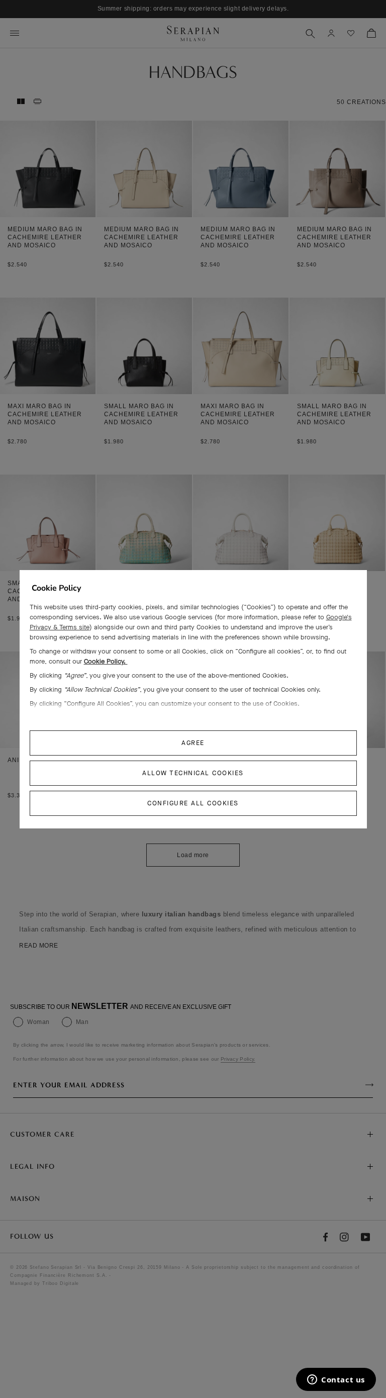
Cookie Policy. (106, 661)
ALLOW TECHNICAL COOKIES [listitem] (193, 773)
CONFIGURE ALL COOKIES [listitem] (193, 803)
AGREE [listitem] (193, 742)
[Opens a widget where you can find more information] (336, 1380)
